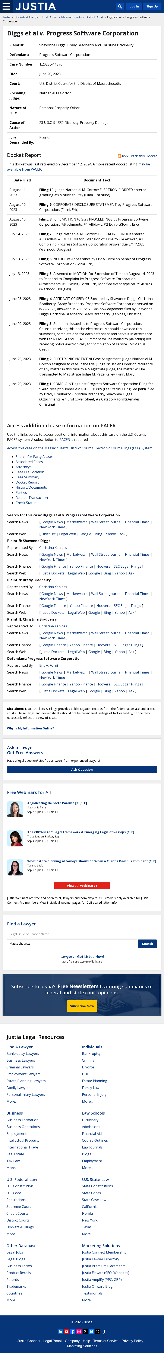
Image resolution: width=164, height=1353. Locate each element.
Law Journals (92, 1147)
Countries (14, 1293)
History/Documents (31, 487)
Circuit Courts (17, 1213)
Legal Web (67, 534)
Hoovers (103, 566)
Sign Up (152, 6)
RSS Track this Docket (139, 156)
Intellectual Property (22, 1140)
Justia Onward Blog (97, 1286)
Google (85, 534)
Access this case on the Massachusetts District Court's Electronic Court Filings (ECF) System (79, 448)
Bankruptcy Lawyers (22, 1053)
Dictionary (90, 1120)
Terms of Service (106, 1341)
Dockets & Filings (20, 1227)
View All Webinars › (82, 885)
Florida (87, 1213)
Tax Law (13, 1161)
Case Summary (27, 477)
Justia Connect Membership (104, 1252)
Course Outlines (95, 1140)
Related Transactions (33, 497)
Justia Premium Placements (104, 1266)
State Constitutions (97, 1186)
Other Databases (22, 1245)
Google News (52, 522)
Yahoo (111, 534)
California (90, 1206)
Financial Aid (92, 1133)
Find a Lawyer (21, 924)
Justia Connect (29, 1341)
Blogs (86, 1154)
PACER (64, 439)
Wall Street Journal (106, 522)
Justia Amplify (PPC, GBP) (102, 1279)
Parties (21, 492)
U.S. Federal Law (21, 1179)
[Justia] (35, 6)
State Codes (91, 1193)
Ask (123, 534)
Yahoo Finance (81, 566)
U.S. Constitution (19, 1186)
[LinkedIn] (60, 1331)
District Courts (18, 1220)
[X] (97, 1331)
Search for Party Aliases (35, 456)
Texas (87, 1227)
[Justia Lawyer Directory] (103, 1331)
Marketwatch (77, 522)
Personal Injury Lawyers (25, 1094)
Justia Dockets (52, 573)
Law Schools (93, 1113)
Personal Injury (94, 1094)
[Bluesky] (91, 1331)
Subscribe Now (82, 1006)
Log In (134, 6)
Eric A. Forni (48, 665)
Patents (12, 1279)
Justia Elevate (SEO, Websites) (105, 1272)
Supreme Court (18, 1206)
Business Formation (22, 1120)
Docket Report (27, 482)
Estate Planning (94, 1080)
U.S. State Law (95, 1179)
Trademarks (16, 1286)
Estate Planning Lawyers (26, 1080)
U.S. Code (13, 1193)
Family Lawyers (18, 1087)
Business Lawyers (20, 1060)
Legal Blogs (15, 1259)
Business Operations (23, 1126)
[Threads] (85, 1331)
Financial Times (137, 522)
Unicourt (48, 534)
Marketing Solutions (101, 1245)
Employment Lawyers (23, 1074)
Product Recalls (18, 1272)
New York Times (52, 527)
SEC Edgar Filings (127, 566)
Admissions (91, 1126)
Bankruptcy (91, 1053)
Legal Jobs (14, 1252)
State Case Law (94, 1199)
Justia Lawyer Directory (100, 1259)
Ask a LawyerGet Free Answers (25, 750)
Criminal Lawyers (20, 1067)
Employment (16, 1133)
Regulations (16, 1199)
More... (11, 1101)
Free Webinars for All (29, 792)
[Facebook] (72, 1331)
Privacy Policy (132, 1341)
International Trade (22, 1147)
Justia (87, 1322)
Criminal (88, 1060)
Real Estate (15, 1154)
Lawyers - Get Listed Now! (82, 956)
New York (90, 1220)
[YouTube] (66, 1331)
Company (72, 1341)
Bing (98, 534)
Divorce (88, 1067)
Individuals (92, 1046)
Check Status (26, 502)
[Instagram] (79, 1331)
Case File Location (30, 472)
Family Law (90, 1087)
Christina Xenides (53, 547)
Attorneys (23, 467)
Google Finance (53, 566)
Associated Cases (29, 461)
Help (86, 1341)
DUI (85, 1074)
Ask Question (82, 769)
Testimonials (92, 1293)
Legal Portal (52, 1341)
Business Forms (19, 1266)
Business (14, 1113)
